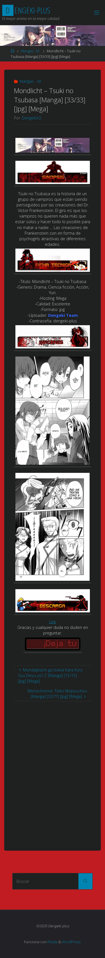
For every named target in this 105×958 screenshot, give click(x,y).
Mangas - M (30, 50)
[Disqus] (52, 771)
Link (52, 621)
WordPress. (71, 941)
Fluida (52, 941)
